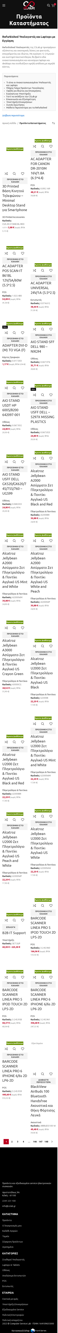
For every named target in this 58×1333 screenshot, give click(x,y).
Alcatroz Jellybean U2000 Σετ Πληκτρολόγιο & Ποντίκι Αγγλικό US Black (40, 739)
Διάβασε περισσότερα (13, 115)
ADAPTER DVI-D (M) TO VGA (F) (13, 379)
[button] (14, 186)
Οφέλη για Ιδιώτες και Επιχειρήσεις (23, 91)
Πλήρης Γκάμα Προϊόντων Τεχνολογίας (25, 88)
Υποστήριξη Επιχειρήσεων (19, 102)
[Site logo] (29, 5)
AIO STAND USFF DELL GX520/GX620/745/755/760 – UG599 (14, 528)
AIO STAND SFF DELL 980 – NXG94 (41, 376)
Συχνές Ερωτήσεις (15, 105)
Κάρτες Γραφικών (11, 391)
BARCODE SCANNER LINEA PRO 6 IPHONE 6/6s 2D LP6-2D (39, 1105)
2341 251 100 (9, 1320)
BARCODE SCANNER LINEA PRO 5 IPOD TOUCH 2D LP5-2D (39, 1026)
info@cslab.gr (9, 1326)
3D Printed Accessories (13, 228)
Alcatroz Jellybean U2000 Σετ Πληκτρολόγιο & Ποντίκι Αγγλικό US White (40, 930)
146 (33, 1262)
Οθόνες (33, 388)
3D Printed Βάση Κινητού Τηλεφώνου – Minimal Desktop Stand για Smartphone (13, 206)
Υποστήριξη (8, 1037)
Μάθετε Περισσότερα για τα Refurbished (26, 107)
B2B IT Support (14, 1030)
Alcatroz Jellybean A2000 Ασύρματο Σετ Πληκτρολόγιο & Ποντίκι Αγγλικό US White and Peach (40, 628)
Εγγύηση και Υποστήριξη (18, 94)
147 (39, 1262)
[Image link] (27, 1285)
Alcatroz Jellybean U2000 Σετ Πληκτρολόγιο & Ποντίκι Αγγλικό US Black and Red (13, 845)
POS (31, 193)
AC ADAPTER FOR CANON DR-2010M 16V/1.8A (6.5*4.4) (39, 176)
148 (45, 1262)
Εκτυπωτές (35, 322)
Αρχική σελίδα (9, 123)
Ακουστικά (34, 1240)
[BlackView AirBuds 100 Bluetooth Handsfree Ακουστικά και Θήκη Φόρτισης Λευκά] (41, 1142)
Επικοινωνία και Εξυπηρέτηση (21, 99)
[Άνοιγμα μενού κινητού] (4, 5)
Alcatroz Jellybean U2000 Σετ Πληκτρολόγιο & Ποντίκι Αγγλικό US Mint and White (41, 828)
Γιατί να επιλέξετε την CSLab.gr (21, 96)
